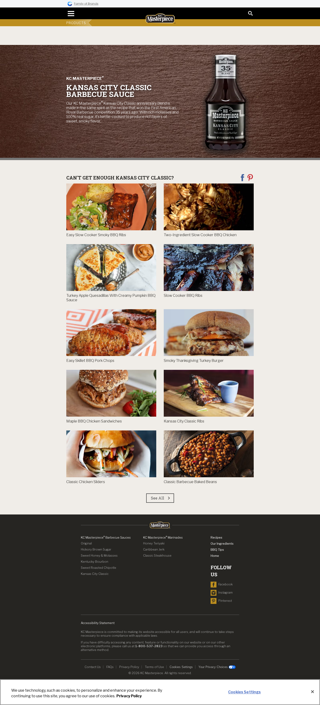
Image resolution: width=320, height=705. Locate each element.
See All (157, 498)
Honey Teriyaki (153, 543)
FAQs (110, 667)
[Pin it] (250, 177)
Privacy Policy (129, 667)
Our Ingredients (222, 543)
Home (215, 556)
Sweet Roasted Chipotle (98, 567)
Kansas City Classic (94, 574)
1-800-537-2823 (149, 646)
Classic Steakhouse (157, 555)
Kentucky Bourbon (94, 561)
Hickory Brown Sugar (96, 549)
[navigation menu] (69, 13)
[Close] (312, 692)
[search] (250, 13)
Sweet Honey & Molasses (99, 555)
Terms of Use (154, 667)
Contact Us (93, 667)
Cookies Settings (181, 667)
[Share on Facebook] (243, 177)
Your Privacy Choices (213, 667)
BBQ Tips (217, 549)
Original (86, 543)
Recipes (216, 537)
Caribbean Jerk (153, 549)
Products (76, 23)
